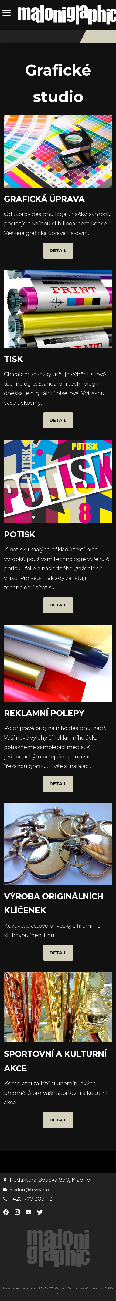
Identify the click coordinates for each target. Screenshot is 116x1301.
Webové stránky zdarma (17, 1288)
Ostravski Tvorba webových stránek (78, 1288)
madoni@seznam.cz (31, 1189)
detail (58, 250)
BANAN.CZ (46, 1288)
